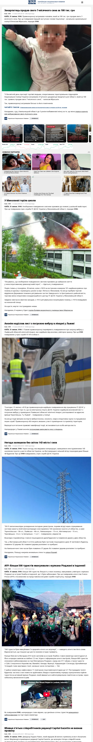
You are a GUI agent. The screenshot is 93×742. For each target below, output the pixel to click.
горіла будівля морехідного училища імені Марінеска (50, 310)
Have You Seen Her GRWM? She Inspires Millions (46, 172)
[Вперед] (90, 133)
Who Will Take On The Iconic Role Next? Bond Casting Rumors (76, 172)
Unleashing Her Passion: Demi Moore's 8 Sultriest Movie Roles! (16, 172)
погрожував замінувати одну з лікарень (45, 429)
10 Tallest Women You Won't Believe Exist (15, 194)
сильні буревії (51, 552)
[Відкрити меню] (82, 2)
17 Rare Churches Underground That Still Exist (75, 194)
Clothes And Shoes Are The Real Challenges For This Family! (44, 194)
